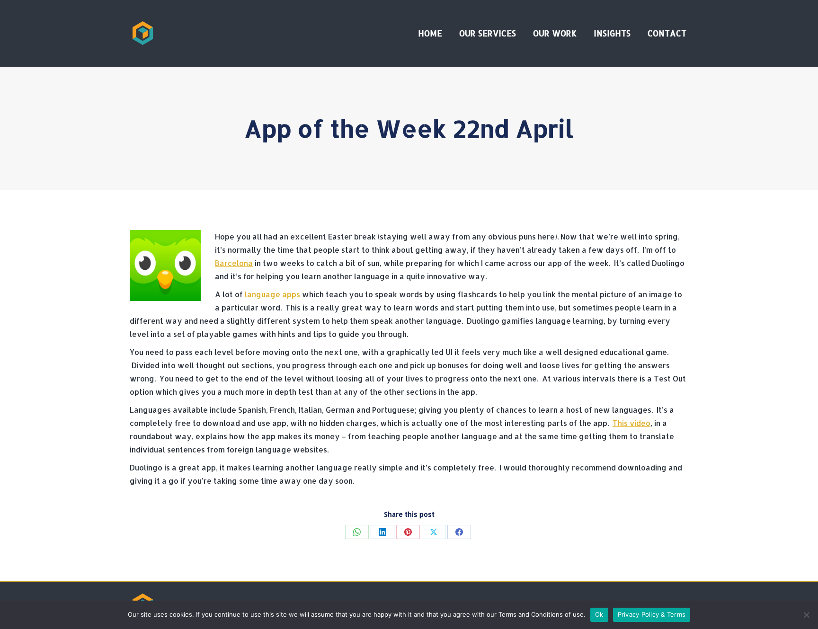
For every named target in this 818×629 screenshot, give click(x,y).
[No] (806, 615)
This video (631, 423)
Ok (599, 614)
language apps (272, 294)
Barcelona (234, 263)
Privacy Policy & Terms (652, 614)
